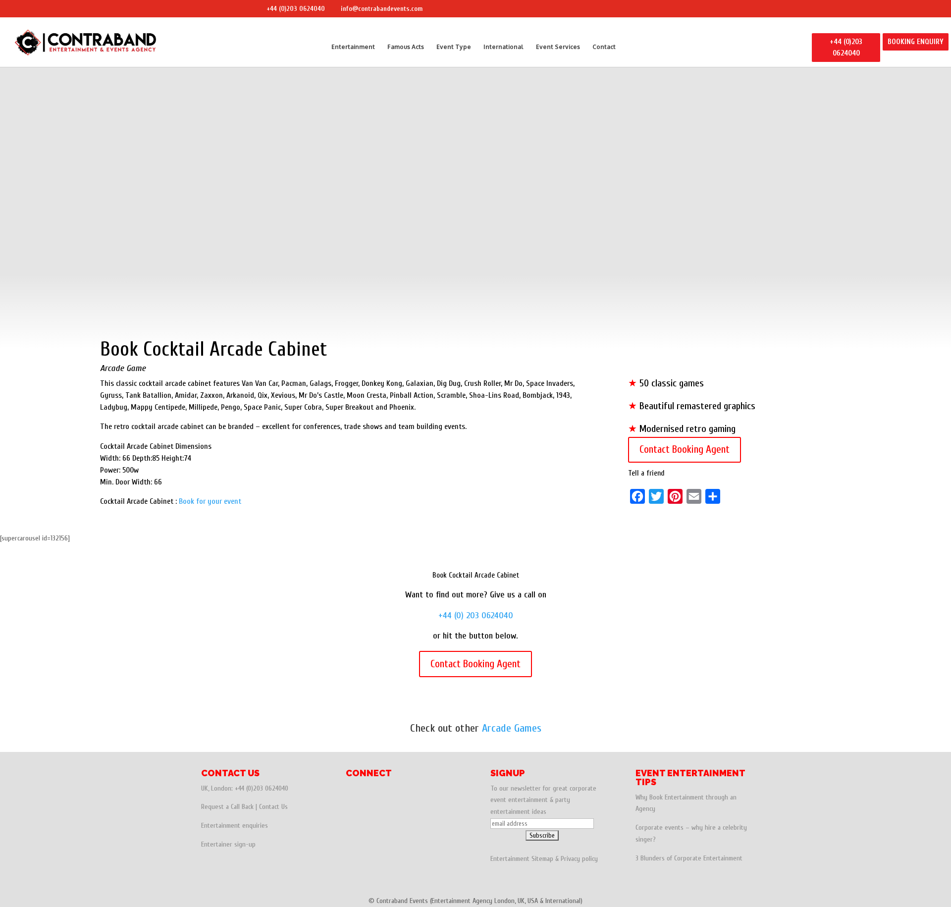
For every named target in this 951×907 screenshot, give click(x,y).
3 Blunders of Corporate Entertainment (688, 858)
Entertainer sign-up (228, 844)
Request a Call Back (227, 806)
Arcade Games (511, 728)
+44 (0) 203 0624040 (475, 615)
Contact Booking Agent (684, 449)
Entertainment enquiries (234, 825)
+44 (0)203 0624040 (295, 8)
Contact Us (273, 806)
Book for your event (210, 501)
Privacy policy (579, 858)
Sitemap (542, 858)
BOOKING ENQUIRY (916, 42)
